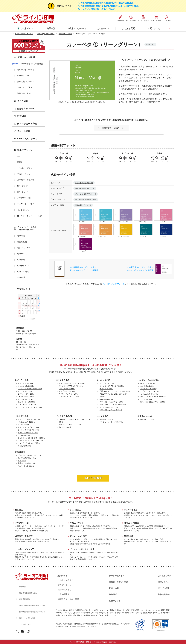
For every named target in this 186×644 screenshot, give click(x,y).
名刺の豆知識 (23, 271)
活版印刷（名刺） (24, 93)
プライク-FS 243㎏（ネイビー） (30, 455)
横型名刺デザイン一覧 (83, 205)
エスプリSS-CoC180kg (67, 391)
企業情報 (22, 587)
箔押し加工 (129, 536)
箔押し (20, 162)
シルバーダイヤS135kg (26, 402)
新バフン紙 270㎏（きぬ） (27, 458)
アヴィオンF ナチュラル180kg (111, 410)
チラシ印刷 (22, 101)
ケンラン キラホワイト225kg (28, 430)
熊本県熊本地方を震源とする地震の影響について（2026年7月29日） (110, 6)
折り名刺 (25, 81)
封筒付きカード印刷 (27, 123)
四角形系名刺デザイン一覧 (85, 188)
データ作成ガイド (116, 576)
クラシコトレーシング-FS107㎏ (111, 422)
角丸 (19, 156)
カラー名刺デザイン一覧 (84, 183)
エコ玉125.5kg (23, 425)
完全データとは (64, 585)
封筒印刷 (21, 116)
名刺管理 (21, 277)
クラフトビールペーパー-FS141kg (153, 397)
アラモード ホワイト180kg (68, 394)
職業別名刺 (22, 242)
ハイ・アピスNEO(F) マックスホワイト (32, 407)
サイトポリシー (25, 624)
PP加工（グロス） (132, 523)
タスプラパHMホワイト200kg (29, 419)
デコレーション (24, 174)
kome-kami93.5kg (106, 399)
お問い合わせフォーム (115, 284)
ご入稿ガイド (102, 28)
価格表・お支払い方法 (118, 582)
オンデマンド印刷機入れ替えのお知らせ (98, 9)
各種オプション (115, 601)
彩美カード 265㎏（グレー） (28, 463)
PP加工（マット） (77, 523)
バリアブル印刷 (24, 198)
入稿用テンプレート (77, 28)
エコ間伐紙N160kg (147, 386)
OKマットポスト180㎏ (26, 394)
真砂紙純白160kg (24, 446)
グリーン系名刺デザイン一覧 (85, 194)
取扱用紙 (113, 594)
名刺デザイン (23, 265)
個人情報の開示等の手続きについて (32, 612)
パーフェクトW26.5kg (67, 389)
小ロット (24, 75)
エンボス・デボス (24, 168)
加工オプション (25, 150)
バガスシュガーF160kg (26, 422)
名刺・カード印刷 (26, 57)
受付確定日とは (64, 589)
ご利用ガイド (26, 28)
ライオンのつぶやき (27, 228)
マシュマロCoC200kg (26, 386)
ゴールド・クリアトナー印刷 (29, 216)
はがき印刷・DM (25, 108)
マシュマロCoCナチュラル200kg (30, 389)
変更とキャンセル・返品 (68, 599)
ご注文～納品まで (65, 580)
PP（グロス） (23, 186)
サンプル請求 (164, 588)
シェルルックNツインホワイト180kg (31, 438)
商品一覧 (51, 28)
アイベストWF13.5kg (25, 399)
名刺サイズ (22, 254)
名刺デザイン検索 (65, 34)
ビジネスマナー (24, 248)
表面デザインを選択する (112, 128)
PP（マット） (23, 192)
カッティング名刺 (24, 87)
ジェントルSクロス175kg (109, 407)
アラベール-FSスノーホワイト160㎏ (72, 383)
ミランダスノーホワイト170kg (70, 425)
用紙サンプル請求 (93, 478)
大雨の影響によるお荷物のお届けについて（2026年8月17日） (107, 3)
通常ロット (26, 70)
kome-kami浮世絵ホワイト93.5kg (152, 402)
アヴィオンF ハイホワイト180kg (112, 402)
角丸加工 (19, 510)
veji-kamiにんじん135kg (149, 394)
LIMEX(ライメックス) (148, 419)
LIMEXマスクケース (27, 138)
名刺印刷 (21, 236)
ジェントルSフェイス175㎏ (69, 397)
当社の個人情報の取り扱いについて (32, 605)
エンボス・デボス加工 (24, 549)
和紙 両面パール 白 (106, 419)
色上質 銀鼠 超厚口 (106, 389)
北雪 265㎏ (22, 461)
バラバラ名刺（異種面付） (32, 64)
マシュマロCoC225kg (148, 389)
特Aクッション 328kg (26, 466)
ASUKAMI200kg (24, 435)
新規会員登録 (164, 594)
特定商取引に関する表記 (28, 593)
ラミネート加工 (130, 510)
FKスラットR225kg (147, 383)
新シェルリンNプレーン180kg (29, 427)
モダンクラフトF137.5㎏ (149, 391)
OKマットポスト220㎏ (26, 397)
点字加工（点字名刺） (26, 180)
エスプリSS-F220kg (107, 383)
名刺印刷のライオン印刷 (24, 34)
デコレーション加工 (78, 536)
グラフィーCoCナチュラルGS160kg (113, 404)
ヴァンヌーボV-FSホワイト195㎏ (71, 386)
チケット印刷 (23, 131)
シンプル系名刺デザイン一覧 (85, 200)
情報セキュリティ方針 (27, 618)
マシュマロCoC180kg (26, 383)
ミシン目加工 (75, 510)
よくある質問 (128, 28)
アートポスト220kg (25, 391)
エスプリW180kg (146, 399)
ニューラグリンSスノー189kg (29, 443)
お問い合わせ (154, 28)
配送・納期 (114, 588)
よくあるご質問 (164, 576)
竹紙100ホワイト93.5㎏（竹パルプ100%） (115, 391)
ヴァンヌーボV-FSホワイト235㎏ (112, 386)
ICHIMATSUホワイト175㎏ (28, 433)
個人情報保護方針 (25, 599)
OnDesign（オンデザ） (45, 34)
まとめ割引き (63, 594)
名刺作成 (21, 259)
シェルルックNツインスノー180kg (30, 441)
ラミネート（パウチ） (26, 204)
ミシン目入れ (23, 210)
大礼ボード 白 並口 (66, 427)
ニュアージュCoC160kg (27, 404)
